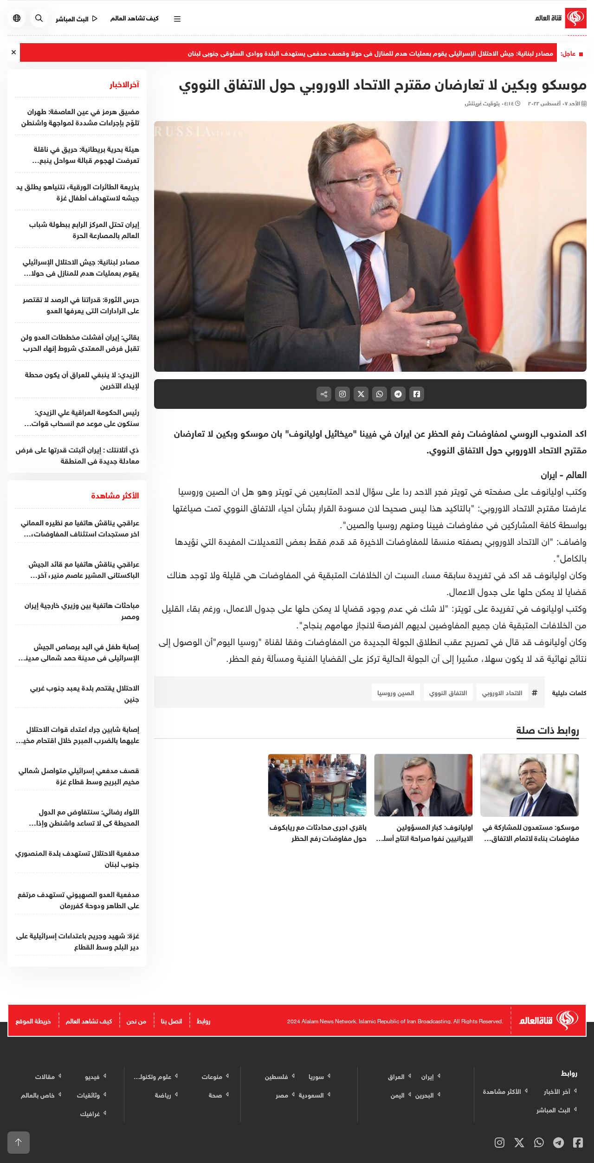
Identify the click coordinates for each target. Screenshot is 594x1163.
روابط (203, 1020)
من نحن (136, 1020)
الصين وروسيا (395, 692)
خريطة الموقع (33, 1020)
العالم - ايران (564, 473)
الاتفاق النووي (448, 692)
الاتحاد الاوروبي (502, 692)
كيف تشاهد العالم (134, 17)
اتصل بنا (171, 1020)
